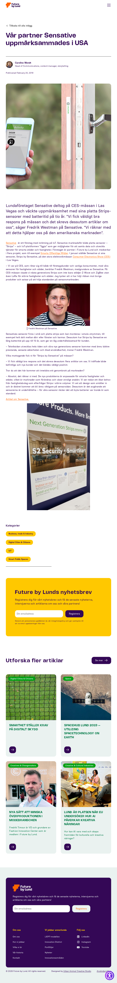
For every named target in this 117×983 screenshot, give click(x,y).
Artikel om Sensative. (17, 399)
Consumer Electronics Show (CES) (91, 256)
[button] (108, 5)
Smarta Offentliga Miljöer (54, 253)
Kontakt (16, 958)
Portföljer (49, 947)
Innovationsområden (54, 958)
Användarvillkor (104, 971)
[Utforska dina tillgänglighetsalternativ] (109, 975)
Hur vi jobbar (19, 942)
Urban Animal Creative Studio (77, 971)
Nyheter (48, 952)
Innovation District (53, 942)
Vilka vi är (17, 947)
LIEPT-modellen (52, 936)
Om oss (16, 936)
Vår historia (18, 952)
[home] (13, 5)
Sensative (11, 243)
